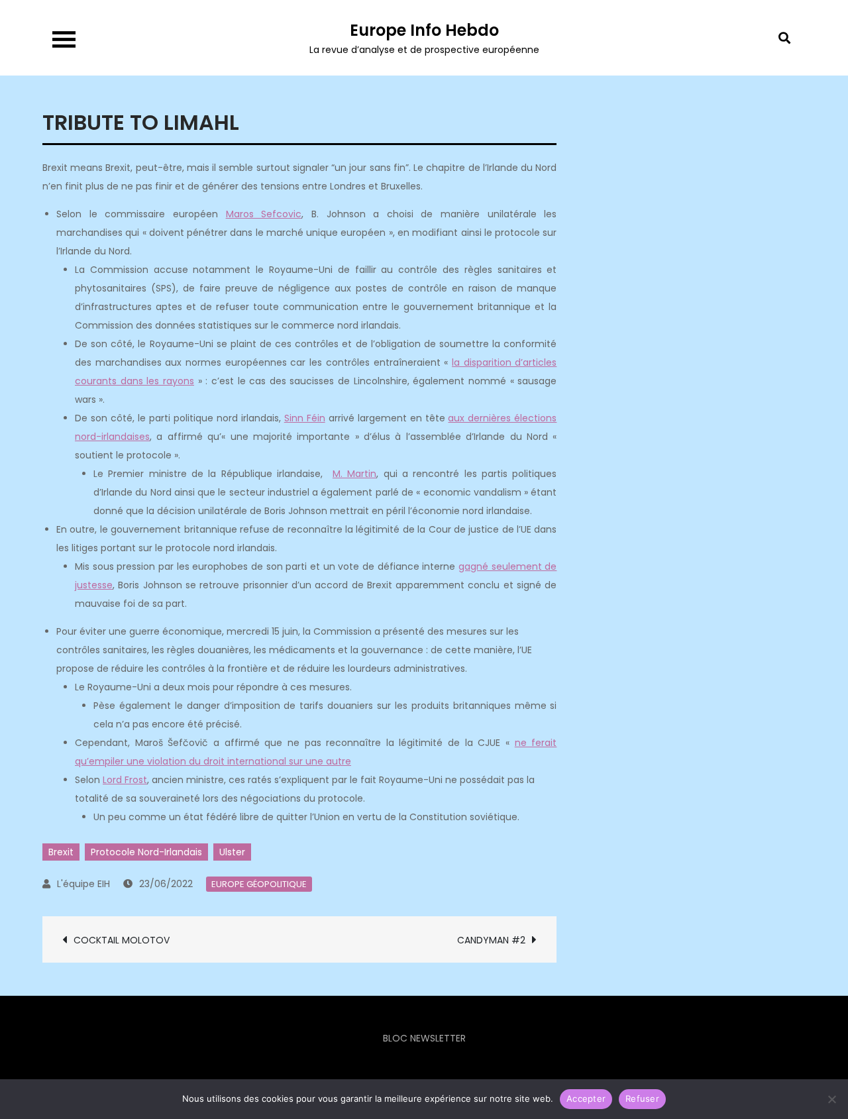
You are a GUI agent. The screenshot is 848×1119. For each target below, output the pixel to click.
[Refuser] (831, 1099)
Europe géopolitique (259, 884)
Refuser (642, 1098)
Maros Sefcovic (264, 214)
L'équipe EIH (83, 883)
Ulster (232, 852)
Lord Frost (125, 779)
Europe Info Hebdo (424, 30)
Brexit (61, 852)
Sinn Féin (304, 418)
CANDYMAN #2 (491, 940)
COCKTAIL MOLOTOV (122, 940)
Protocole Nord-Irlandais (146, 852)
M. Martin (354, 473)
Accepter (586, 1098)
